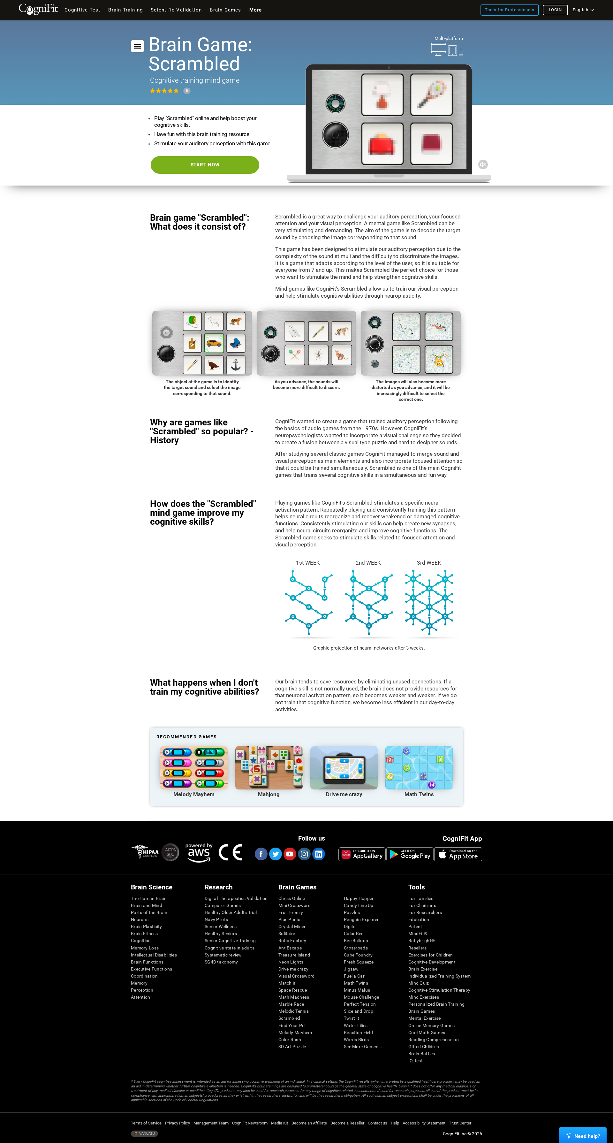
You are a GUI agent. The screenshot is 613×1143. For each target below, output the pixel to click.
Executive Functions (151, 969)
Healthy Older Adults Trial (231, 912)
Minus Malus (357, 990)
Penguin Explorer (361, 919)
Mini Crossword (294, 905)
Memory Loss (145, 947)
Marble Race (291, 1004)
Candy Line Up (359, 905)
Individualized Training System (439, 976)
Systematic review (223, 954)
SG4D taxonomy (221, 961)
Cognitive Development (432, 961)
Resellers (417, 947)
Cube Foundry (358, 954)
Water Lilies (355, 1025)
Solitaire (286, 933)
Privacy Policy (177, 1123)
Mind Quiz (418, 983)
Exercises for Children (430, 954)
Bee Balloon (356, 940)
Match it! (287, 983)
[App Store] (458, 854)
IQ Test (415, 1060)
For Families (420, 898)
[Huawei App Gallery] (362, 854)
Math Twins (356, 983)
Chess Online (291, 898)
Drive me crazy (293, 969)
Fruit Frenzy (290, 912)
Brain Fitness (144, 933)
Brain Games (421, 1011)
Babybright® (421, 940)
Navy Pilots (216, 919)
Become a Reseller (347, 1123)
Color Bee (354, 933)
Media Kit (279, 1123)
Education (418, 919)
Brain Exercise (422, 969)
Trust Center (460, 1123)
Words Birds (356, 1039)
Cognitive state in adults (229, 947)
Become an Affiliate (309, 1123)
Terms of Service (146, 1123)
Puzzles (352, 912)
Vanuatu (146, 1134)
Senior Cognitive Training (230, 940)
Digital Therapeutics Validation (236, 898)
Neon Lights (290, 961)
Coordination (144, 976)
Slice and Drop (358, 1011)
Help (395, 1123)
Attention (140, 997)
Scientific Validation (176, 10)
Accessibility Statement (424, 1123)
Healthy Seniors (221, 933)
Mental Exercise (424, 1018)
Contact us (377, 1123)
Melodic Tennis (293, 1011)
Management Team (211, 1123)
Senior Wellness (221, 926)
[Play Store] (410, 854)
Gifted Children (423, 1046)
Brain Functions (147, 961)
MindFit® (418, 933)
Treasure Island (294, 954)
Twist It (351, 1018)
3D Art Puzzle (292, 1046)
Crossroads (356, 947)
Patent (415, 926)
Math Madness (293, 997)
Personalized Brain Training (436, 1004)
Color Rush (289, 1039)
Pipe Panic (289, 919)
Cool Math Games (426, 1032)
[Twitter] (275, 854)
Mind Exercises (423, 997)
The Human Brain (149, 898)
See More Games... (363, 1046)
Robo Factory (292, 940)
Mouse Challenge (361, 997)
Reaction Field (358, 1032)
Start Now (205, 165)
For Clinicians (422, 905)
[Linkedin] (318, 854)
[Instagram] (304, 854)
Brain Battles (421, 1053)
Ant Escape (290, 947)
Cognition (141, 940)
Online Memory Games (431, 1025)
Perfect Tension (360, 1004)
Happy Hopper (359, 898)
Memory (139, 983)
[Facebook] (261, 854)
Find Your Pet (292, 1025)
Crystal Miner (292, 926)
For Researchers (425, 912)
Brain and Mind (146, 905)
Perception (142, 990)
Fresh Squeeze (359, 961)
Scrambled (289, 1018)
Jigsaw (351, 969)
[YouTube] (289, 854)
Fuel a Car (354, 976)
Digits (350, 926)
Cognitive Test (82, 10)
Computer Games (223, 905)
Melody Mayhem (295, 1032)
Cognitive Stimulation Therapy (439, 990)
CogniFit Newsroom (250, 1123)
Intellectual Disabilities (154, 954)
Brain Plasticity (146, 926)
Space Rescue (292, 990)
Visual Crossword (296, 976)
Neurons (139, 919)
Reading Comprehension (433, 1039)
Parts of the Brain (149, 912)
